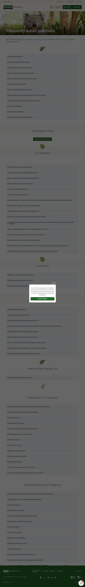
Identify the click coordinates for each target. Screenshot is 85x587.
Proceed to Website (42, 298)
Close (53, 282)
